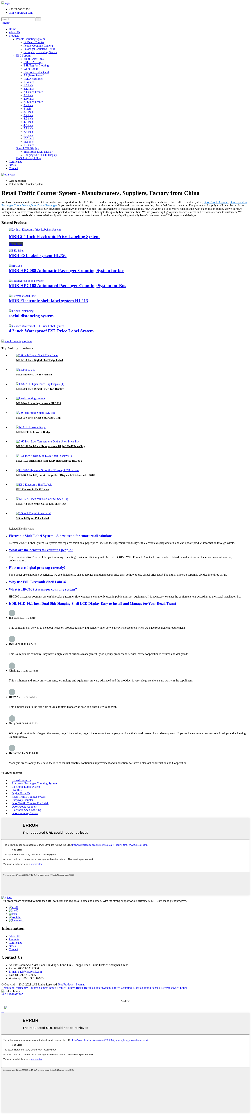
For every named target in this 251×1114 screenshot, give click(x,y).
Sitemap (80, 984)
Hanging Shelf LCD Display (40, 155)
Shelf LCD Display (27, 148)
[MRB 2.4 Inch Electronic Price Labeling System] (35, 229)
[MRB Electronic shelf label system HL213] (22, 295)
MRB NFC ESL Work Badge (33, 432)
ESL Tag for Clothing (36, 65)
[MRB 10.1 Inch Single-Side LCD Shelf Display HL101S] (44, 455)
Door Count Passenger (44, 205)
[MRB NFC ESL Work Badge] (31, 427)
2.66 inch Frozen (33, 101)
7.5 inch (28, 135)
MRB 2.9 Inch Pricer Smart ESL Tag (38, 417)
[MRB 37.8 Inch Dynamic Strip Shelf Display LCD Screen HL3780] (47, 470)
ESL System (23, 55)
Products (14, 35)
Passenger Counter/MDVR (39, 48)
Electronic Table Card (36, 72)
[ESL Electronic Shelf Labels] (34, 484)
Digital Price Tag (21, 793)
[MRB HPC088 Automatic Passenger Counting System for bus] (15, 265)
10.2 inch (29, 138)
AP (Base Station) (34, 75)
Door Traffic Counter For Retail (30, 803)
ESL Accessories (33, 78)
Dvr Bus (16, 790)
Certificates (15, 161)
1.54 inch (29, 82)
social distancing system (31, 315)
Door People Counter (216, 202)
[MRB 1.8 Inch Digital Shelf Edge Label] (37, 355)
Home (12, 29)
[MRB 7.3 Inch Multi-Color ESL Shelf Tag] (42, 498)
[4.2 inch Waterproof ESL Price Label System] (36, 326)
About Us (14, 32)
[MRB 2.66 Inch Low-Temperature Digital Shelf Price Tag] (47, 441)
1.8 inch (28, 85)
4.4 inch (28, 125)
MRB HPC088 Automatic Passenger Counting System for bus (66, 270)
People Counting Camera (38, 45)
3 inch (27, 108)
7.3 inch (28, 131)
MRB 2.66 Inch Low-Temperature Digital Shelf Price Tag (50, 446)
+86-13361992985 (12, 994)
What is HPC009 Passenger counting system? (43, 589)
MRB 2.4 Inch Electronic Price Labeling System (54, 236)
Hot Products (65, 984)
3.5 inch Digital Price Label (32, 518)
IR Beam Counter (34, 42)
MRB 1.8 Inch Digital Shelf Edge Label (39, 360)
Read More (15, 244)
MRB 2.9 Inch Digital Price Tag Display (40, 388)
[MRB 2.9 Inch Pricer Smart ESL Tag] (35, 412)
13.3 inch (29, 145)
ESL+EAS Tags (33, 62)
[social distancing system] (21, 310)
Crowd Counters (21, 780)
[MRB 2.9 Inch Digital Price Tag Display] (40, 384)
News (12, 164)
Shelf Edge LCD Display (38, 151)
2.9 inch (28, 105)
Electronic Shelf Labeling (26, 809)
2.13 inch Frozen (33, 92)
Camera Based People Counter (57, 987)
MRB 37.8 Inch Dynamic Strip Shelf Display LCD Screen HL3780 (55, 475)
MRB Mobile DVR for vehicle (34, 374)
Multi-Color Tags (34, 58)
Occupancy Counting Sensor (40, 52)
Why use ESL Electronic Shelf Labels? (38, 582)
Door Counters (238, 202)
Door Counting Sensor (25, 813)
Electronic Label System (26, 786)
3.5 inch (28, 111)
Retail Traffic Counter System (29, 796)
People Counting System (30, 39)
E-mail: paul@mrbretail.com (25, 971)
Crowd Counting (122, 987)
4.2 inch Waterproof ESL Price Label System (51, 330)
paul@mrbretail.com (21, 12)
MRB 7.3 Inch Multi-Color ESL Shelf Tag (41, 503)
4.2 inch (28, 118)
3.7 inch (28, 115)
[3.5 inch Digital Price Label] (33, 513)
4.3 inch (28, 121)
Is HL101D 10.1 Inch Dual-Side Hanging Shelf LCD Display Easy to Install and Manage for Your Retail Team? (93, 603)
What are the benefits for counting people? (41, 550)
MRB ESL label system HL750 (38, 255)
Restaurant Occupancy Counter (19, 987)
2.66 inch (29, 98)
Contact (13, 168)
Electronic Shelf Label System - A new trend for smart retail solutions (60, 536)
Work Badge (31, 68)
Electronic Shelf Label (174, 987)
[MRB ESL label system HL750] (16, 250)
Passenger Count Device (15, 205)
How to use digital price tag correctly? (37, 568)
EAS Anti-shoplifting (28, 158)
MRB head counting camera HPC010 (38, 403)
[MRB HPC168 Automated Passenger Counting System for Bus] (26, 280)
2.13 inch (29, 88)
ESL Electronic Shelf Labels (32, 489)
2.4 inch (28, 95)
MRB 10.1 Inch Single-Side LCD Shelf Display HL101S (49, 460)
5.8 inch (28, 128)
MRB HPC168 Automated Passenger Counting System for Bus (67, 285)
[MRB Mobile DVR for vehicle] (25, 369)
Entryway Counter (22, 800)
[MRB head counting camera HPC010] (30, 398)
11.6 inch (29, 141)
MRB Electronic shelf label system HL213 (48, 300)
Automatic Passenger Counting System (34, 783)
